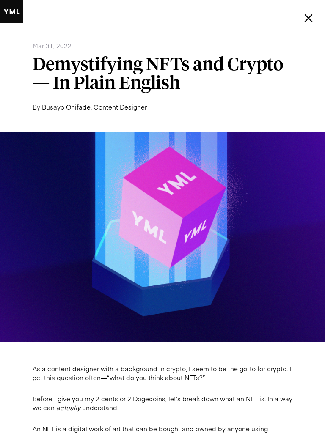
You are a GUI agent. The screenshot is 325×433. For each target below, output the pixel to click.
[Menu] (308, 18)
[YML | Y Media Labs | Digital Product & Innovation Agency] (11, 11)
